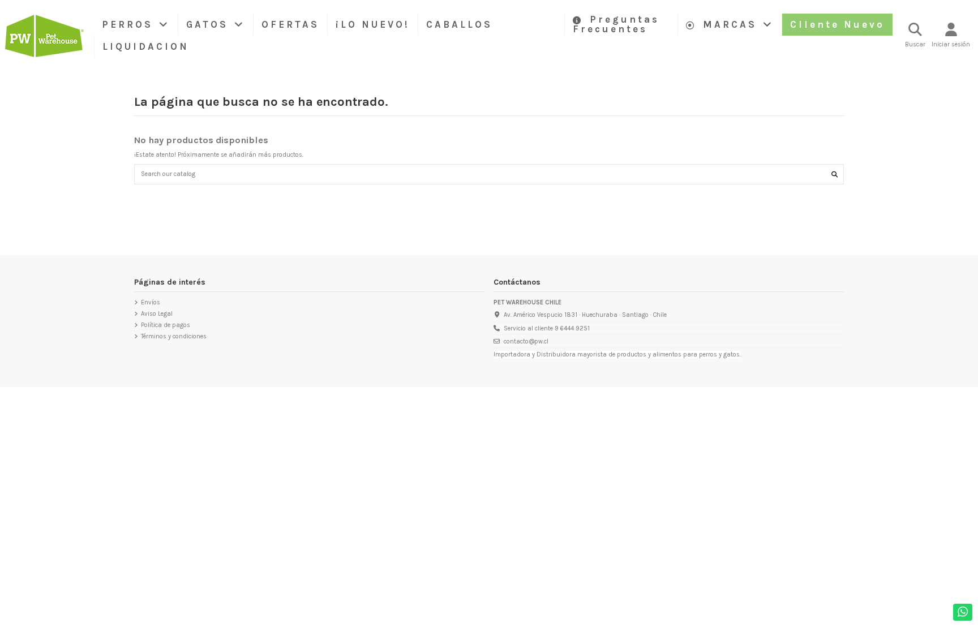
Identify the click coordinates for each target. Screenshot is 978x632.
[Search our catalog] (834, 174)
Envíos (150, 302)
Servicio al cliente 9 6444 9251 (547, 328)
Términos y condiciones (174, 336)
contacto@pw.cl (526, 341)
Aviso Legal (157, 313)
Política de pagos (165, 325)
